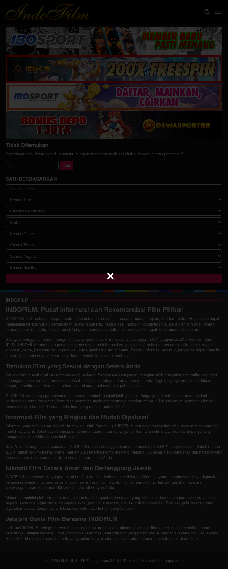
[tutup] (110, 276)
